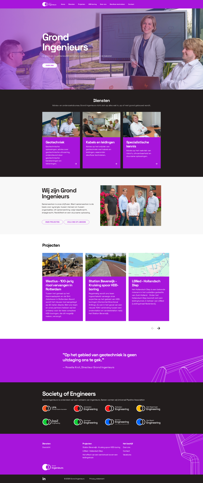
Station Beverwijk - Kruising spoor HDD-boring (101, 447)
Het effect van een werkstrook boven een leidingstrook (100, 456)
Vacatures (127, 454)
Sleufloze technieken (117, 4)
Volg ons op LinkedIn (76, 222)
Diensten (71, 4)
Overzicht (46, 447)
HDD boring (92, 4)
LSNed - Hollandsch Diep (93, 451)
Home (63, 4)
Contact (131, 4)
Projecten (81, 4)
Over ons (103, 4)
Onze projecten (52, 222)
